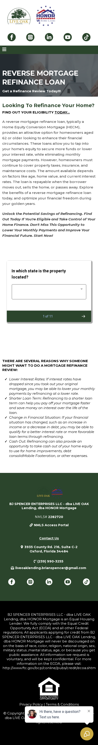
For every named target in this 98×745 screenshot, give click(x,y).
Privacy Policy (31, 704)
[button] (4, 49)
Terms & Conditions (62, 704)
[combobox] (49, 291)
